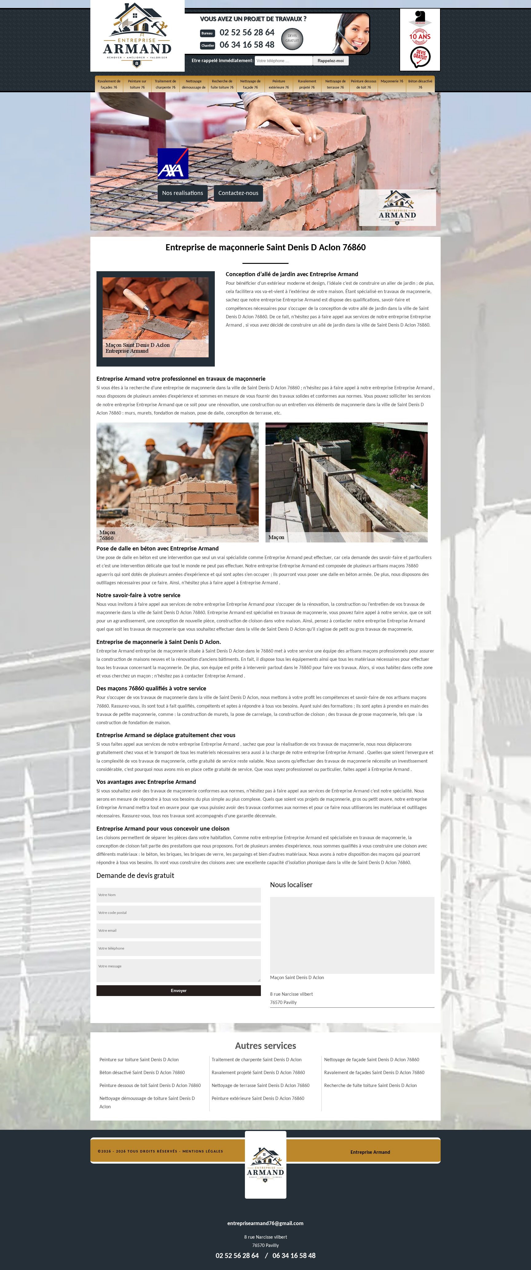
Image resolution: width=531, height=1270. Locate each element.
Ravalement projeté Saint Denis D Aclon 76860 (258, 1072)
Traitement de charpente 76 (165, 84)
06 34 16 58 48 (247, 45)
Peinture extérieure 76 (279, 84)
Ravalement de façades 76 (109, 84)
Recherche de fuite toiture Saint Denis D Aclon (370, 1085)
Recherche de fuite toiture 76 (222, 84)
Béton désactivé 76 (420, 84)
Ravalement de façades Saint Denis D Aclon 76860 (374, 1072)
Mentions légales (203, 1151)
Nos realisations (182, 193)
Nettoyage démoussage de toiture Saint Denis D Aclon (147, 1102)
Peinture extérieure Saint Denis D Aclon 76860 (258, 1098)
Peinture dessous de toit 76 (363, 84)
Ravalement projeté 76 (307, 84)
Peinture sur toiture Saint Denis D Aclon (139, 1060)
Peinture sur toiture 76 (137, 84)
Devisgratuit (292, 38)
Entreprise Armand (370, 1152)
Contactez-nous (238, 193)
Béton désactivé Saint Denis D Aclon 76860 (142, 1072)
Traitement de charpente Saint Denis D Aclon (256, 1060)
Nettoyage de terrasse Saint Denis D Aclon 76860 (260, 1085)
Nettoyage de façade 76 (250, 84)
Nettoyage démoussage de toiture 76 (194, 88)
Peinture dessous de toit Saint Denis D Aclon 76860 (150, 1085)
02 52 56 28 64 (247, 33)
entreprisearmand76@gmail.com (265, 1224)
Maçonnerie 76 (392, 81)
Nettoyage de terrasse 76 (335, 84)
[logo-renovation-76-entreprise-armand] (265, 1164)
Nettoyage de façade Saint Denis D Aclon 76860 (371, 1060)
